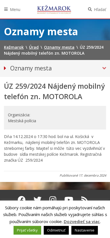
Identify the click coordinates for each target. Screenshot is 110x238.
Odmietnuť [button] (56, 230)
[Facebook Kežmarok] (22, 199)
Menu (15, 9)
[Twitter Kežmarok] (37, 199)
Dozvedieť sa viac (82, 221)
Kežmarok (54, 9)
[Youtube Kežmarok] (68, 199)
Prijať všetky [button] (27, 230)
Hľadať (100, 9)
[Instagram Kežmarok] (52, 199)
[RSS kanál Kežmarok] (84, 199)
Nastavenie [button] (84, 230)
